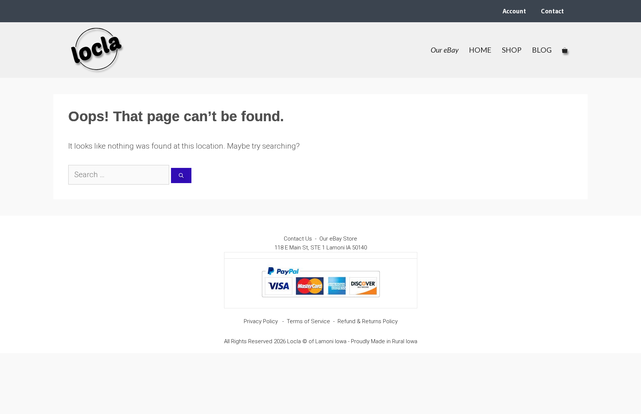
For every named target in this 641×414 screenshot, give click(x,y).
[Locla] (96, 50)
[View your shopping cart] (565, 50)
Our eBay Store (338, 238)
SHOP (512, 50)
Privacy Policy (261, 321)
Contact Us (298, 238)
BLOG (542, 50)
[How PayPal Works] (321, 300)
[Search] (181, 175)
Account (514, 11)
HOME (480, 50)
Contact (552, 11)
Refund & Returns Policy (368, 321)
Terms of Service (308, 321)
